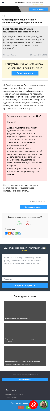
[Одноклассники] (9, 233)
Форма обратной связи (14, 394)
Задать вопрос (38, 9)
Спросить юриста (38, 4)
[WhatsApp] (16, 233)
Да (29, 407)
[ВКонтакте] (6, 233)
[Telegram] (19, 233)
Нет (21, 407)
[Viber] (12, 233)
